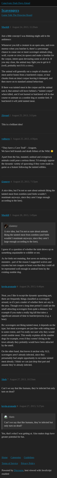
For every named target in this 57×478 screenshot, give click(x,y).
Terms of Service (10, 463)
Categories (16, 457)
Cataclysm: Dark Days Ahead (16, 3)
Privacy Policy (28, 463)
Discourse (18, 470)
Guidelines (29, 457)
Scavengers (10, 10)
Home (5, 457)
